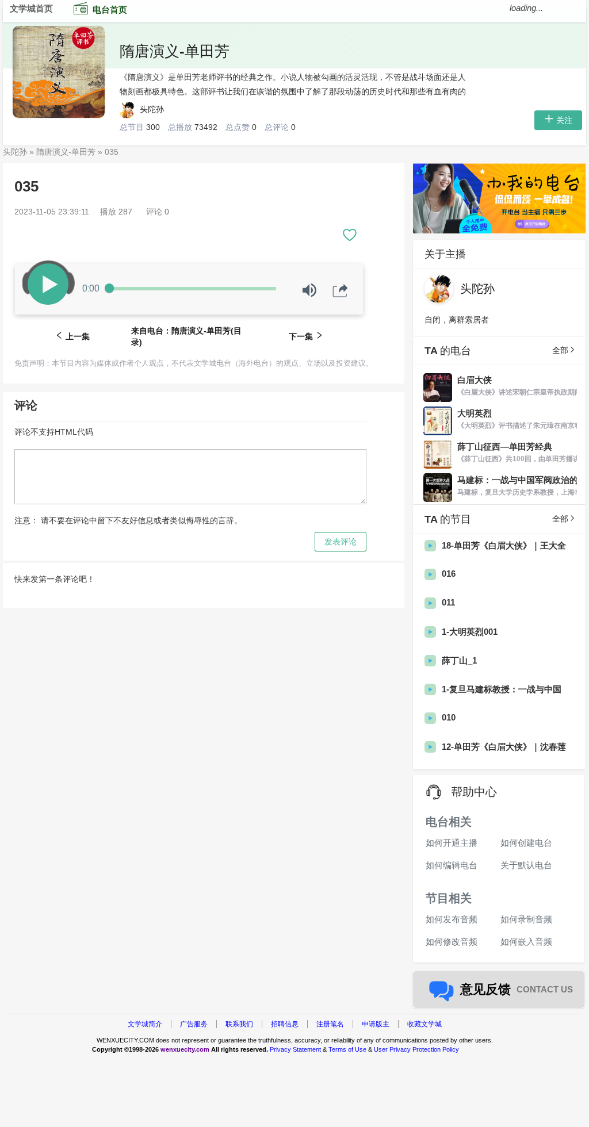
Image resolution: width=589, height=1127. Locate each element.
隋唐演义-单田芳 (175, 51)
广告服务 (194, 1024)
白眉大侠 (474, 380)
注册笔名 (330, 1024)
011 (448, 602)
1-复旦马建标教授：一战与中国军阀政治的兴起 (501, 689)
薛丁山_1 (459, 660)
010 (449, 717)
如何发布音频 (451, 919)
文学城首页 (31, 8)
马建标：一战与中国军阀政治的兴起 (517, 480)
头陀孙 (153, 109)
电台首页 (110, 9)
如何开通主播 (451, 843)
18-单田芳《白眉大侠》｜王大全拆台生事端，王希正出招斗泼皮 (504, 545)
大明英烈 (474, 413)
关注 (564, 120)
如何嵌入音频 (526, 941)
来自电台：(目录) (186, 336)
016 (449, 573)
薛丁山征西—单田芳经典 (504, 446)
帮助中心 (474, 791)
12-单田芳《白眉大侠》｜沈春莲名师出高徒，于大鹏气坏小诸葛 (504, 747)
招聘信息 (285, 1024)
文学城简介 (145, 1024)
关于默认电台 (526, 865)
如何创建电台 (526, 843)
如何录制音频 (526, 919)
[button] (349, 232)
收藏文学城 (424, 1024)
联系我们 (239, 1024)
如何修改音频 (451, 941)
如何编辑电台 (451, 865)
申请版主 (375, 1024)
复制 (338, 351)
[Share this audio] (340, 291)
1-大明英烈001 (470, 632)
